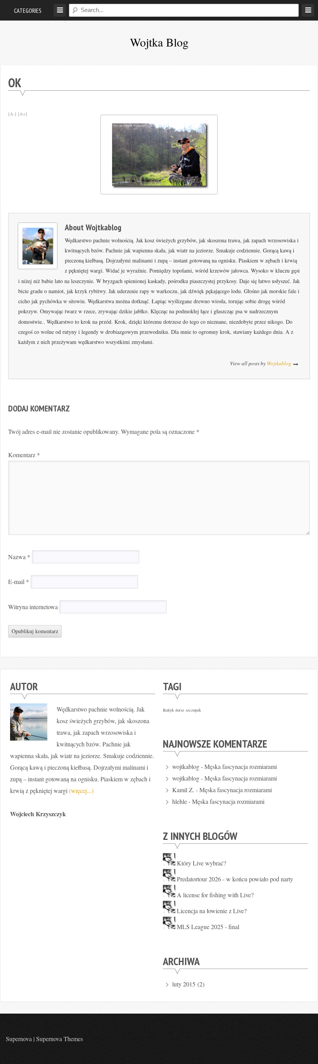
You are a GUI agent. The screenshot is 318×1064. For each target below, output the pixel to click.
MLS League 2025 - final (208, 926)
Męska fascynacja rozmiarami (240, 766)
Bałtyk (168, 710)
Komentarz (24, 455)
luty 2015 (183, 984)
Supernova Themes (59, 1039)
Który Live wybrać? (201, 863)
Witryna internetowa (33, 607)
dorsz (179, 710)
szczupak (193, 710)
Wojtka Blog (159, 42)
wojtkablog (103, 227)
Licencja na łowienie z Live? (212, 911)
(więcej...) (81, 790)
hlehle (179, 801)
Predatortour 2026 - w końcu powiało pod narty (235, 879)
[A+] (22, 114)
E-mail (18, 581)
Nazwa (19, 557)
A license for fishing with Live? (215, 895)
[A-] (12, 114)
